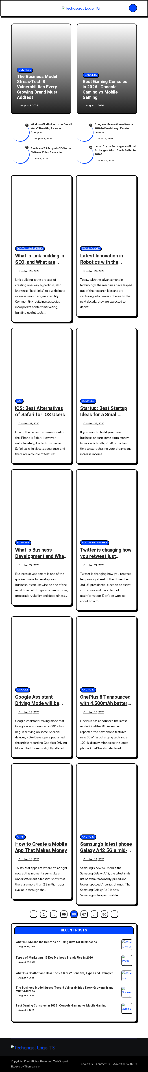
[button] (130, 69)
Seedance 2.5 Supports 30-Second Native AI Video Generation (51, 150)
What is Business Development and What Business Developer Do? (40, 559)
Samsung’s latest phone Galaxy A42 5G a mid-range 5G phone (106, 850)
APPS (20, 836)
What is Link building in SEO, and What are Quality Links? (39, 262)
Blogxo (15, 1067)
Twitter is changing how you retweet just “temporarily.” (105, 556)
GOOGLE (22, 689)
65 (64, 914)
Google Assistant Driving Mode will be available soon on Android (37, 707)
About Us (86, 1064)
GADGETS (90, 75)
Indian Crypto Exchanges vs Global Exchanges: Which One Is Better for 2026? (116, 150)
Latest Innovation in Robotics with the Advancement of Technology (101, 265)
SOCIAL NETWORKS (94, 542)
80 (104, 914)
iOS (19, 401)
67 (84, 914)
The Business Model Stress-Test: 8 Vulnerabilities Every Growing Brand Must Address (37, 87)
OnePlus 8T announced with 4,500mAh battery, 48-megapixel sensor (105, 703)
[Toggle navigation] (14, 8)
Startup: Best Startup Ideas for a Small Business (103, 415)
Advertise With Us (125, 1064)
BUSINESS (25, 70)
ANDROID (88, 689)
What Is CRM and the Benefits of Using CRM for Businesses (56, 942)
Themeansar (32, 1067)
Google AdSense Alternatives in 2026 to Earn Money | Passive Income (114, 128)
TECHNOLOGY (91, 248)
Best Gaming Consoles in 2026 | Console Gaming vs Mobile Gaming (105, 89)
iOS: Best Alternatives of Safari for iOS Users (40, 411)
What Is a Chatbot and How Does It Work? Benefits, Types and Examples (51, 128)
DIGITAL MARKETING (30, 248)
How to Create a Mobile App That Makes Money (41, 847)
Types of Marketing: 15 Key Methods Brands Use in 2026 (54, 958)
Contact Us (103, 1064)
